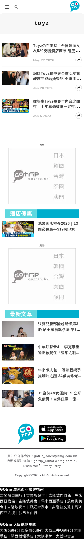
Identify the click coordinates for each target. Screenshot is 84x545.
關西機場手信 (22, 536)
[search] (16, 7)
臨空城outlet (32, 530)
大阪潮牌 (44, 536)
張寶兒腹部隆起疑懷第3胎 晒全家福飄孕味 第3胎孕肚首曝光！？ (59, 329)
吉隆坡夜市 (16, 507)
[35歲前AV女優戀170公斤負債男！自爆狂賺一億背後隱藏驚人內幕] (18, 399)
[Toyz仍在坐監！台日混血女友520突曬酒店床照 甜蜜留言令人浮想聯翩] (15, 50)
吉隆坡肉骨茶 (60, 495)
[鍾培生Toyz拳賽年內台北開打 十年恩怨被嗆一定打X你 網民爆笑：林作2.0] (15, 105)
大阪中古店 (65, 536)
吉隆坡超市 (35, 495)
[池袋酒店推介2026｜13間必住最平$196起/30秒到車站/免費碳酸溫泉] (18, 229)
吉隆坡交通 (61, 507)
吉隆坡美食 (28, 501)
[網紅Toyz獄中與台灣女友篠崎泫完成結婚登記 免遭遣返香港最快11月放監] (15, 77)
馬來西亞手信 (52, 501)
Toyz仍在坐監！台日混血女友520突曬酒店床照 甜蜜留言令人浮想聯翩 (56, 51)
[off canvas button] (7, 7)
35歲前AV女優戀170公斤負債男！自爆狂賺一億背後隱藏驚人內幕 (59, 399)
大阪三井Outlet (58, 530)
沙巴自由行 (28, 513)
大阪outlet (9, 530)
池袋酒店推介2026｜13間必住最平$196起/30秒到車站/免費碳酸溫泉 (58, 229)
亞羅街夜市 (39, 507)
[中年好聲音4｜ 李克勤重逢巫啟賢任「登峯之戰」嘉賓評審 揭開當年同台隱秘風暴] (18, 353)
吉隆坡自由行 (11, 495)
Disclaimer (30, 466)
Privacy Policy (51, 466)
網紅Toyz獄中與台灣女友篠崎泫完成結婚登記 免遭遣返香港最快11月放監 (56, 79)
